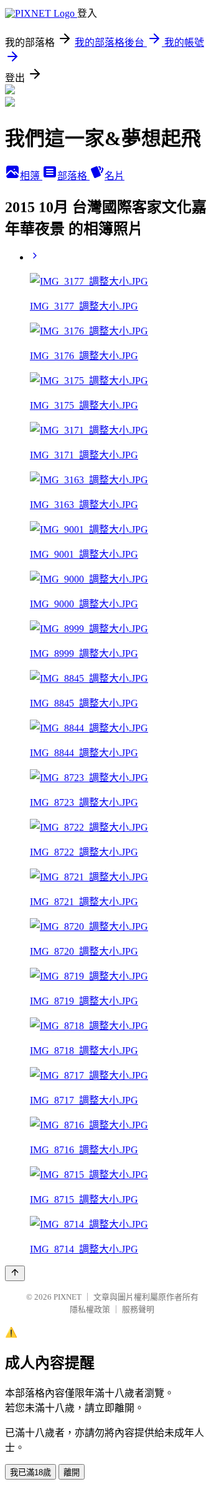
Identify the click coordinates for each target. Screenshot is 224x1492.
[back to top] (15, 1273)
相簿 (31, 176)
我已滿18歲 (30, 1472)
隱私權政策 (90, 1309)
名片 (114, 176)
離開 (71, 1472)
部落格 (73, 176)
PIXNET (68, 1297)
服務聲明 (138, 1309)
